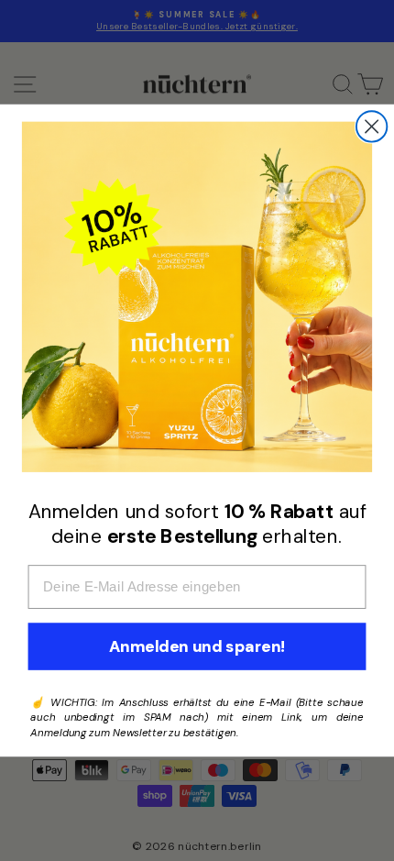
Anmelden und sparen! (197, 646)
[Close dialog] (371, 126)
